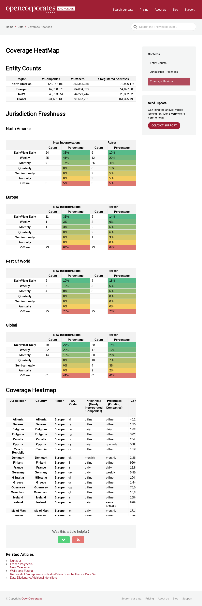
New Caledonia (20, 567)
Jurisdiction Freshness (164, 71)
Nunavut (15, 560)
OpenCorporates (32, 598)
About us (160, 9)
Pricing (143, 9)
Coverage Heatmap (162, 81)
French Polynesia (21, 564)
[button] (64, 539)
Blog (175, 9)
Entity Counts (158, 62)
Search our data (123, 9)
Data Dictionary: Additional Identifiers (33, 577)
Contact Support (164, 125)
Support (189, 9)
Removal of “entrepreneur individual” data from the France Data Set (53, 574)
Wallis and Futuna (21, 570)
